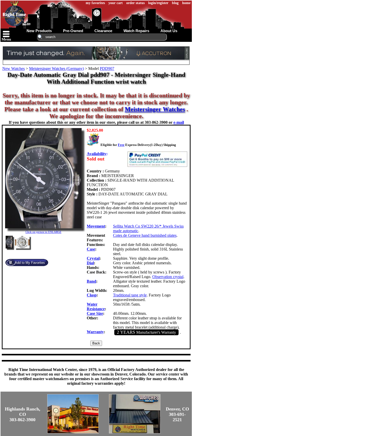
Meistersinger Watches (155, 109)
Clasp (92, 295)
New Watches (13, 68)
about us (168, 31)
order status (135, 3)
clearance (103, 31)
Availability (96, 154)
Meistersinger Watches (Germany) (56, 68)
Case (91, 249)
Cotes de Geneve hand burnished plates (145, 235)
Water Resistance (96, 306)
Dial (90, 263)
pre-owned (73, 31)
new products (39, 31)
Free (121, 145)
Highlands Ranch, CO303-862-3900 (22, 414)
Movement (96, 226)
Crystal (93, 258)
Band (91, 281)
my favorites (95, 3)
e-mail (178, 122)
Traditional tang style (130, 295)
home (186, 3)
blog (175, 3)
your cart (115, 3)
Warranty (95, 332)
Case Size (95, 313)
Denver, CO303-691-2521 (177, 414)
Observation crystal (167, 277)
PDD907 (107, 68)
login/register (158, 3)
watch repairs (136, 31)
